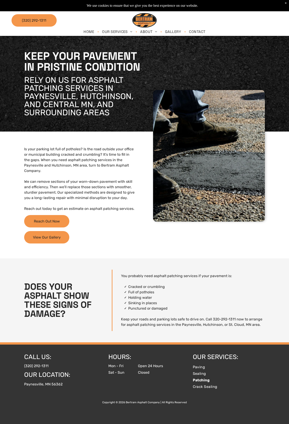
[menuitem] (89, 31)
